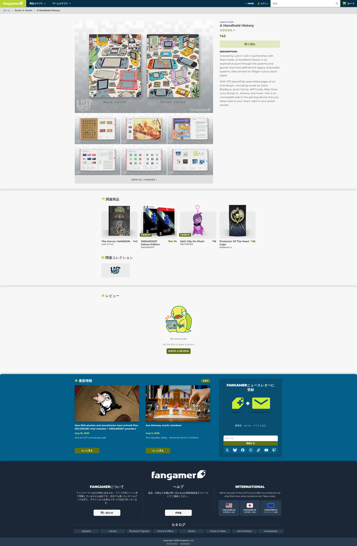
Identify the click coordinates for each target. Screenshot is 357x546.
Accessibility (185, 543)
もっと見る (87, 450)
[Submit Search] (337, 3)
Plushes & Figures (139, 531)
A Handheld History (237, 25)
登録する (250, 443)
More (251, 3)
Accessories (270, 531)
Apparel (86, 531)
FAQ (178, 512)
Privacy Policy (172, 543)
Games (113, 531)
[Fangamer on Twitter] (227, 450)
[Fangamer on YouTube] (266, 450)
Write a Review (178, 351)
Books (191, 531)
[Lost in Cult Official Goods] (116, 270)
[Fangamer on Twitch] (274, 450)
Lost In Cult (226, 22)
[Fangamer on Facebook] (242, 450)
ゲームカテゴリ (60, 3)
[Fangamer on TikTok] (258, 450)
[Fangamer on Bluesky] (235, 450)
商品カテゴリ (36, 3)
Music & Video (218, 531)
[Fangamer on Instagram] (250, 450)
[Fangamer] (13, 3)
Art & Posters (244, 531)
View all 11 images (143, 179)
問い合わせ (107, 512)
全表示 (205, 381)
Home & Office (165, 531)
